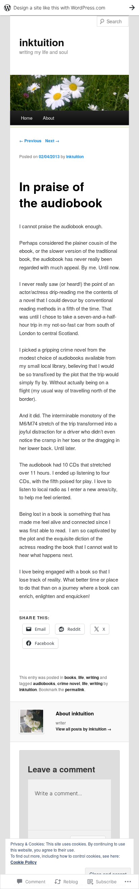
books (70, 677)
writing (92, 677)
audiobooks (44, 683)
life (81, 677)
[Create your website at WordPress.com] (69, 7)
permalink (74, 689)
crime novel (68, 683)
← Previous (30, 141)
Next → (52, 141)
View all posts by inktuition (83, 729)
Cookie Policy (23, 862)
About (48, 118)
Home (26, 118)
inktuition (41, 42)
